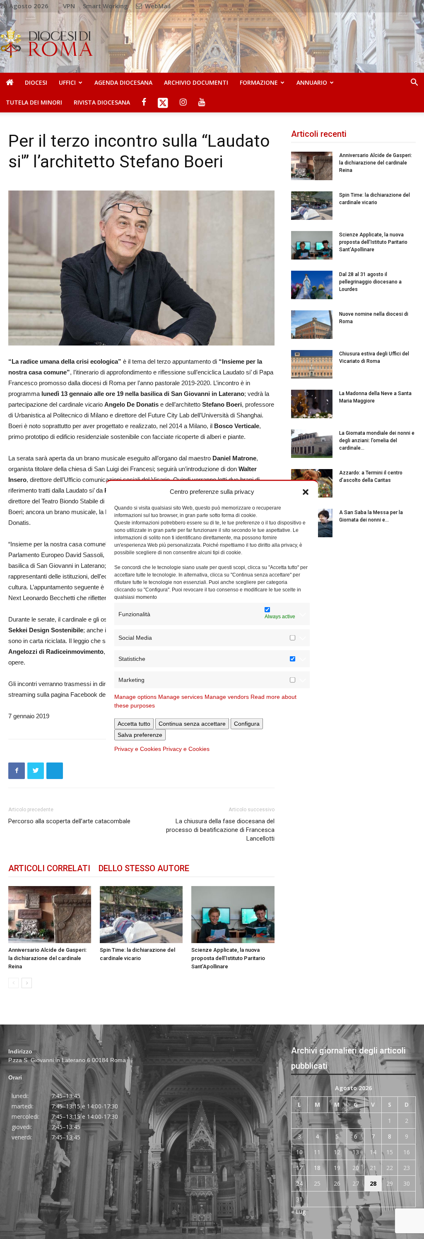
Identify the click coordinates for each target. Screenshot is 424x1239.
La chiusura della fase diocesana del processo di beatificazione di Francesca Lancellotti (220, 829)
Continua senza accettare (192, 723)
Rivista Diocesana (102, 102)
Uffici (67, 82)
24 (299, 1183)
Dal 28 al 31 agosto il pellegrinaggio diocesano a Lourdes (370, 282)
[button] (305, 491)
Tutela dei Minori (34, 102)
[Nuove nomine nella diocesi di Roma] (311, 324)
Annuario (311, 82)
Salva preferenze (140, 734)
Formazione (259, 82)
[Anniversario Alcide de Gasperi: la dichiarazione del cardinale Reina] (49, 914)
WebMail (157, 6)
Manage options (135, 696)
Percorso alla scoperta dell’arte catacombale (69, 821)
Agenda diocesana (123, 82)
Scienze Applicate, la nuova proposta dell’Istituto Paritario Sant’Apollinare (228, 958)
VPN (69, 6)
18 (317, 1168)
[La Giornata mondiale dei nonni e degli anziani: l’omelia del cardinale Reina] (311, 443)
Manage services (180, 696)
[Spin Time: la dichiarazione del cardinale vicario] (141, 914)
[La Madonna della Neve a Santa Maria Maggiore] (311, 404)
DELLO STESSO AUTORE (144, 868)
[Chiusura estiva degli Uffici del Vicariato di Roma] (311, 364)
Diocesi (36, 82)
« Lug (298, 1211)
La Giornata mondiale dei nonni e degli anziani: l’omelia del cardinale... (376, 440)
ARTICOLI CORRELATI (49, 868)
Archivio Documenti (196, 82)
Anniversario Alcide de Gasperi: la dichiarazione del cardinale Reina (47, 958)
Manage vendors (227, 696)
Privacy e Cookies (137, 749)
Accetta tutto (134, 723)
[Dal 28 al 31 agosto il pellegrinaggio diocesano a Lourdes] (311, 285)
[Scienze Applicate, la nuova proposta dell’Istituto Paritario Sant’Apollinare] (232, 914)
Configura (247, 723)
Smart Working (105, 6)
